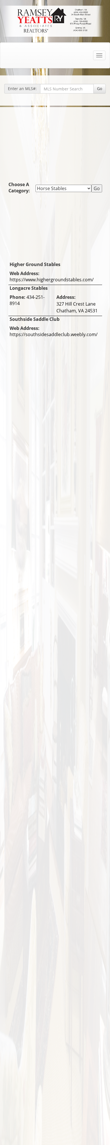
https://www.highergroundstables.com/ (52, 280)
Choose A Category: (19, 187)
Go (99, 88)
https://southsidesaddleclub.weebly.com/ (54, 334)
